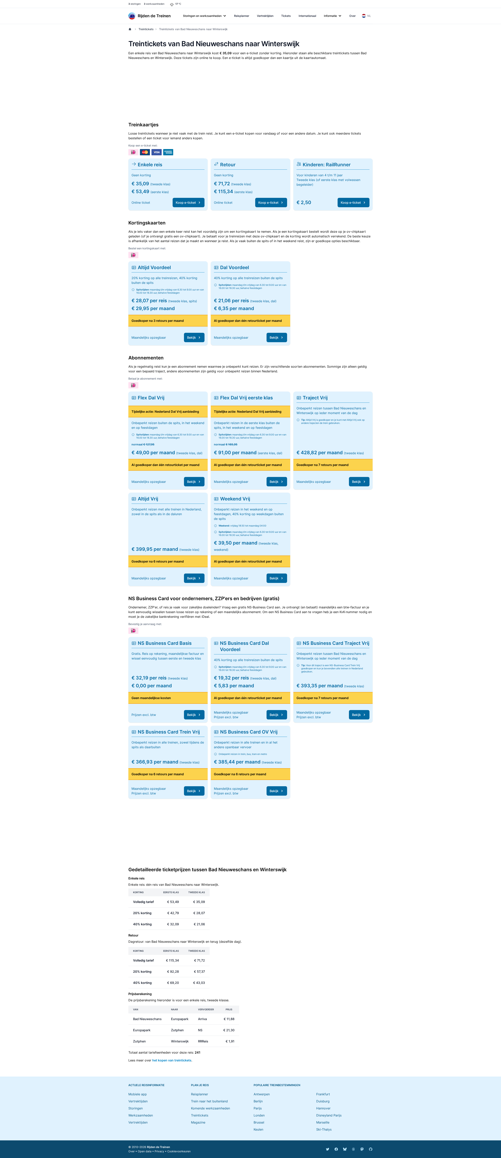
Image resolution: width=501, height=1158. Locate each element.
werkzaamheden (154, 3)
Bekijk (191, 337)
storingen (134, 3)
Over (352, 15)
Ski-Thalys (324, 1129)
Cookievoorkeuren (179, 1151)
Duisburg (323, 1101)
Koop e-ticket (186, 202)
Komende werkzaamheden (210, 1108)
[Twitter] (328, 1149)
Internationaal (307, 15)
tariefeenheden (160, 1052)
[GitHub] (371, 1149)
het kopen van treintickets (171, 1060)
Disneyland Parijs (329, 1115)
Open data (144, 1151)
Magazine (198, 1122)
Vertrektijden (265, 15)
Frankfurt (323, 1094)
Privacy (159, 1151)
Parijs (258, 1108)
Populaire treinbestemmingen (277, 1085)
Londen (259, 1115)
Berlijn (258, 1101)
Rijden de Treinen (158, 1147)
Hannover (323, 1108)
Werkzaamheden (140, 1115)
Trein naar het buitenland (209, 1101)
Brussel (259, 1122)
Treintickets (146, 29)
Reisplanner (241, 15)
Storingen (135, 1108)
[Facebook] (336, 1149)
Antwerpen (262, 1094)
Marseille (322, 1122)
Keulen (258, 1129)
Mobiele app (137, 1094)
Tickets (286, 15)
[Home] (130, 29)
